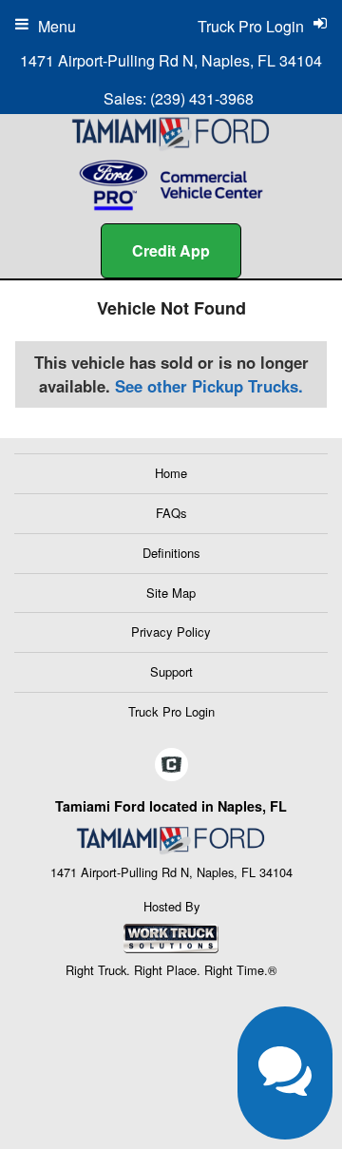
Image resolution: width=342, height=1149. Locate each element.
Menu (57, 26)
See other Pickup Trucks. (209, 385)
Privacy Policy (171, 631)
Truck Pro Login (171, 711)
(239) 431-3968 (202, 98)
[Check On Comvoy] (171, 765)
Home (171, 473)
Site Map (171, 593)
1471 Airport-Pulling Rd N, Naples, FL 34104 (171, 60)
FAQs (171, 513)
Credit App (171, 250)
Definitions (171, 553)
